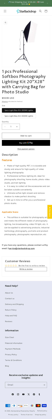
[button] (5, 11)
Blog (7, 366)
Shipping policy (40, 414)
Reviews (8, 321)
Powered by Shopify (28, 411)
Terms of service (26, 414)
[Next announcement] (47, 3)
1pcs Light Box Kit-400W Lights (19, 116)
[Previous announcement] (4, 3)
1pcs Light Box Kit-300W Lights (19, 110)
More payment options (26, 149)
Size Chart (9, 337)
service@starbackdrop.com (22, 248)
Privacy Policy (11, 355)
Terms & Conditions (13, 360)
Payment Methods (13, 349)
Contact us (10, 298)
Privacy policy (13, 414)
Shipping (5, 101)
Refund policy (42, 411)
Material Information (13, 343)
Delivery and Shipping (14, 304)
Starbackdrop (15, 411)
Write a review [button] (26, 269)
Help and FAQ (11, 316)
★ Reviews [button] (50, 212)
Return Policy (11, 310)
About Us (9, 293)
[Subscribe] (44, 385)
